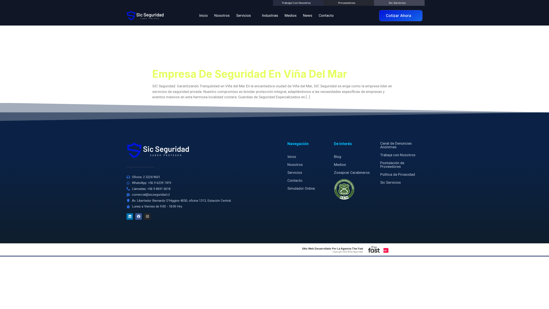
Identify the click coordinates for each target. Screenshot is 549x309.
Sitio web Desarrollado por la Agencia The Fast (332, 248)
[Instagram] (147, 216)
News (307, 15)
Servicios (243, 15)
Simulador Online (301, 188)
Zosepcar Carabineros (352, 172)
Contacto (326, 15)
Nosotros (222, 15)
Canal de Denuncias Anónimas (396, 145)
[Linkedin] (130, 216)
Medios (291, 15)
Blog (337, 156)
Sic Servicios (390, 182)
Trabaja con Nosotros (397, 155)
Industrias (270, 15)
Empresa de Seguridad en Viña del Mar (249, 74)
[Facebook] (138, 216)
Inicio (203, 15)
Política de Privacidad (397, 174)
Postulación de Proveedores (392, 164)
